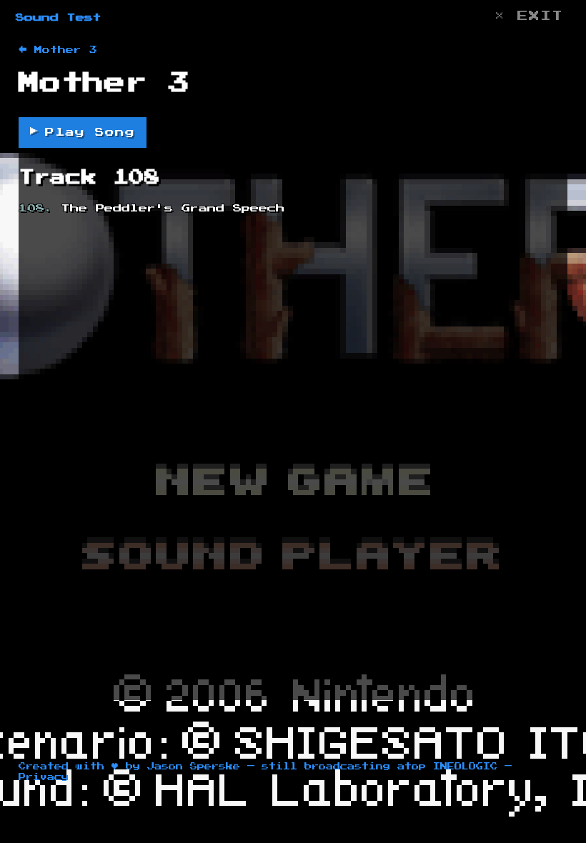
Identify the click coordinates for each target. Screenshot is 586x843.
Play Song (82, 131)
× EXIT (529, 16)
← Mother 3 (58, 50)
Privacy (44, 777)
